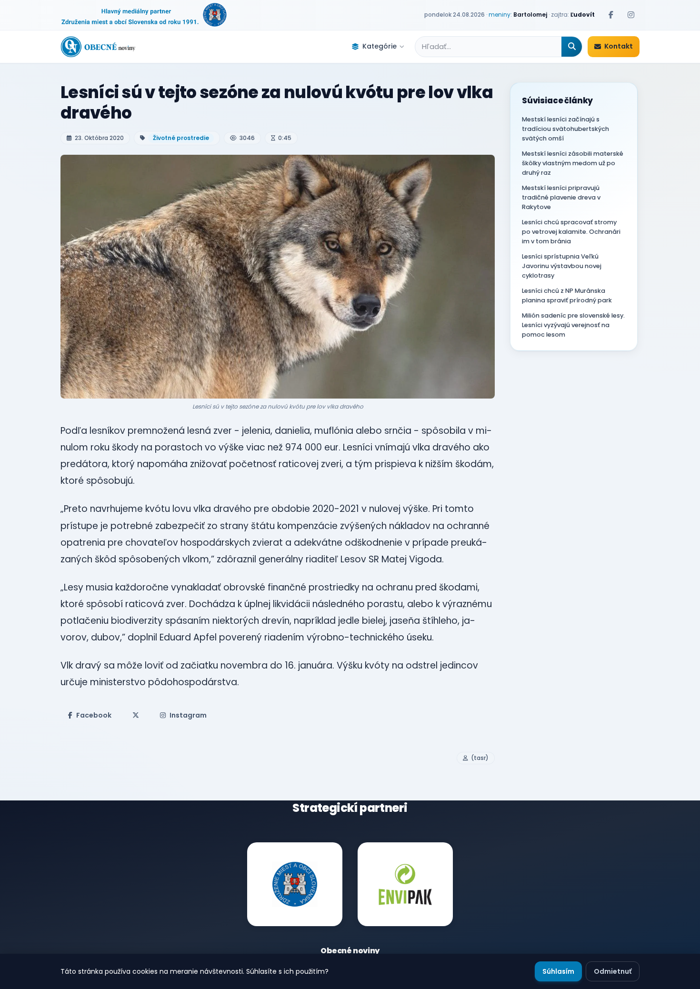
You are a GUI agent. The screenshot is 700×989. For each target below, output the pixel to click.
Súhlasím (558, 971)
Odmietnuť (612, 971)
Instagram (188, 715)
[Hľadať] (571, 47)
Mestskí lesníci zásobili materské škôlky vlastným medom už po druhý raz (572, 163)
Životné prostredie (181, 138)
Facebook (93, 715)
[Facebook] (611, 14)
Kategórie (379, 46)
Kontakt (618, 46)
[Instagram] (631, 14)
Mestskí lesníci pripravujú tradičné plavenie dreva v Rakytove (561, 197)
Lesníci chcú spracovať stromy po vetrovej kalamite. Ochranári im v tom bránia (571, 231)
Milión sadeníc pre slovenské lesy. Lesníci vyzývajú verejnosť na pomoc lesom (573, 325)
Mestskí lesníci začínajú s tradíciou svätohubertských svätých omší (565, 128)
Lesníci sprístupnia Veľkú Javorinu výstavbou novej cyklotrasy (561, 266)
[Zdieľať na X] (136, 715)
